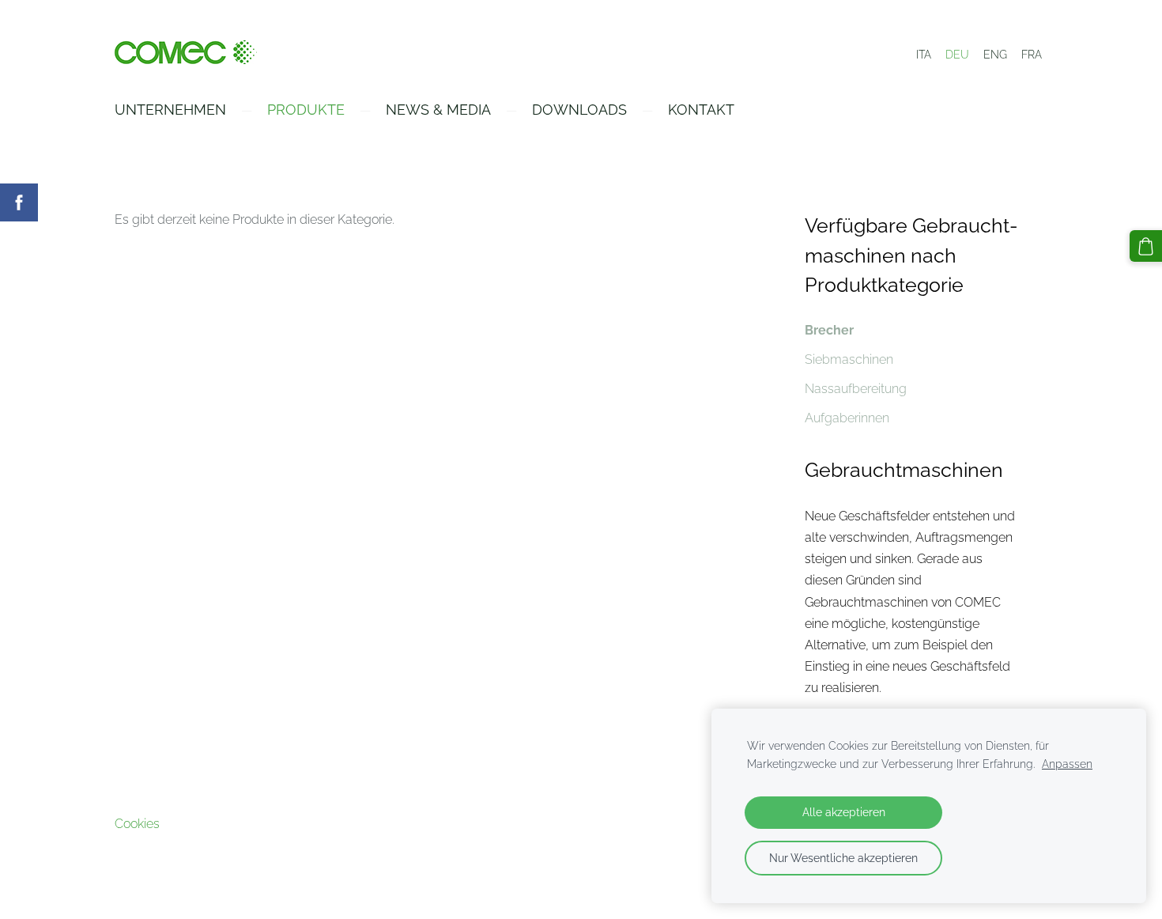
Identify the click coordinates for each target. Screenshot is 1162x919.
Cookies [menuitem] (137, 823)
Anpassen (1067, 763)
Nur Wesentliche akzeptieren (843, 857)
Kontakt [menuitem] (701, 109)
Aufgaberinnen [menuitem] (847, 417)
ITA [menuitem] (923, 54)
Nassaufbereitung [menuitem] (856, 388)
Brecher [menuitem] (829, 330)
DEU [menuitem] (957, 54)
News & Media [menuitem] (438, 109)
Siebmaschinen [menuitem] (849, 359)
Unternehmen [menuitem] (170, 109)
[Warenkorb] (1146, 246)
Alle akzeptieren (843, 812)
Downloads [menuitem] (579, 109)
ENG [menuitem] (995, 54)
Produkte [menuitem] (306, 109)
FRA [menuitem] (1031, 54)
